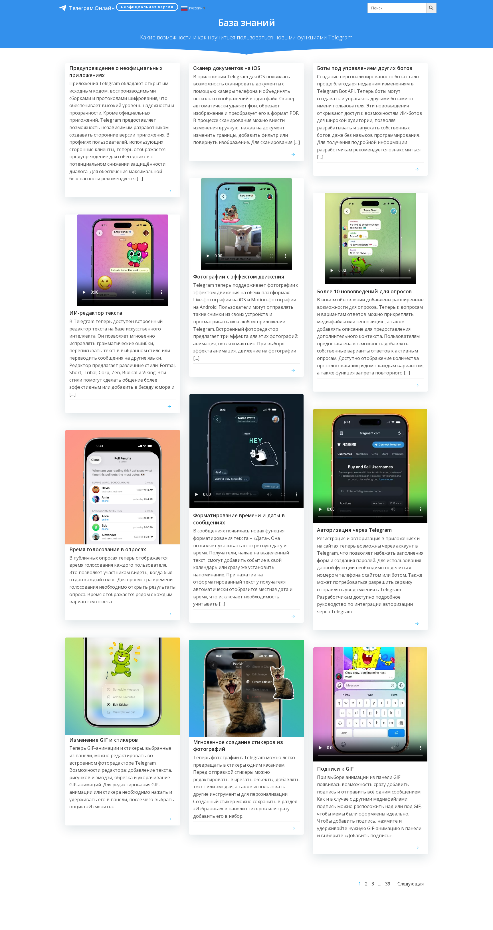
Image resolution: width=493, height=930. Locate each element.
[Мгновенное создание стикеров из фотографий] (246, 688)
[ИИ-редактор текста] (122, 304)
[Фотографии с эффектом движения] (246, 268)
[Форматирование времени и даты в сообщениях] (246, 506)
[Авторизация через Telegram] (370, 521)
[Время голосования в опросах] (122, 487)
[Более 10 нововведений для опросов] (370, 282)
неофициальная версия (147, 6)
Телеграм (92, 8)
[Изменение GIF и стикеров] (122, 686)
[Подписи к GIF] (370, 760)
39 (387, 884)
